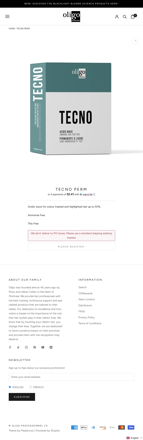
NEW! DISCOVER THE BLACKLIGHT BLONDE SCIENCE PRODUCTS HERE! (71, 3)
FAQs (81, 311)
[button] (71, 194)
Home (12, 28)
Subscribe (22, 397)
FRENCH (38, 387)
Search (82, 287)
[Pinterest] (34, 347)
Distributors (85, 305)
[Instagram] (26, 347)
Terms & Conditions (89, 323)
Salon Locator (86, 299)
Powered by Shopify (48, 430)
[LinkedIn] (51, 347)
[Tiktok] (18, 347)
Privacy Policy (86, 317)
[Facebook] (10, 347)
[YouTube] (43, 347)
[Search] (125, 16)
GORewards (85, 293)
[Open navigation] (7, 16)
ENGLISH (17, 387)
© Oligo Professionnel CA (28, 426)
